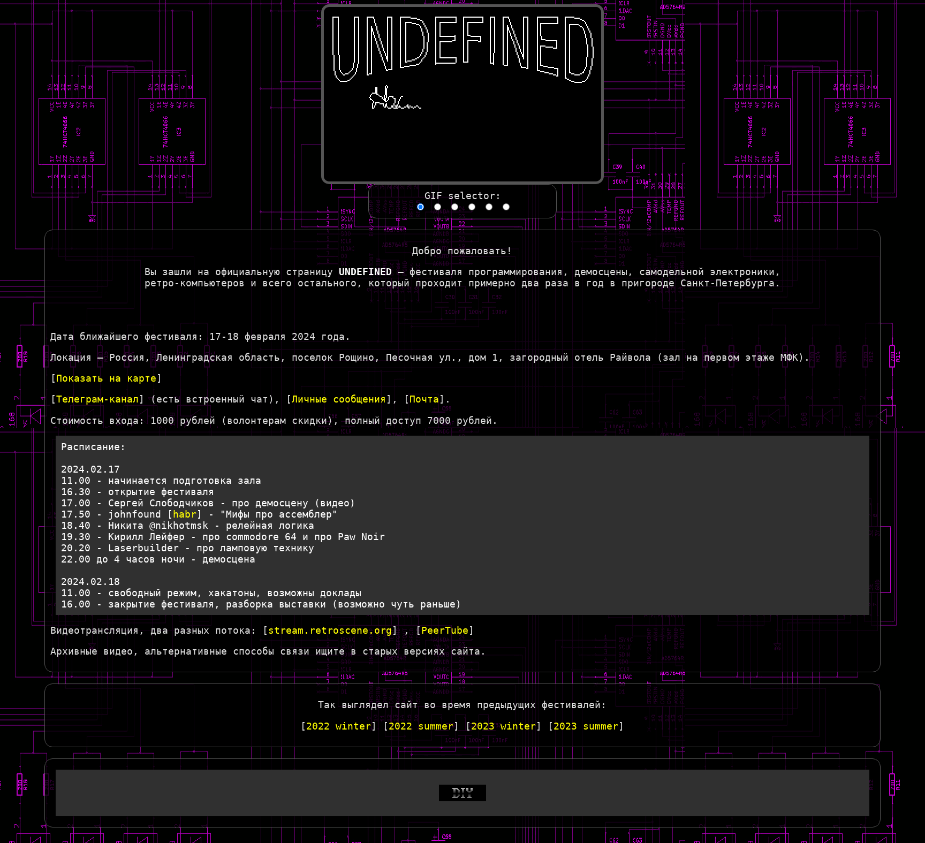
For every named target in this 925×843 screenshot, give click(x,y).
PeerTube (444, 630)
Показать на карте (106, 378)
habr (184, 514)
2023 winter (503, 726)
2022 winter (338, 726)
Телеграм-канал (97, 399)
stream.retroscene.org (330, 630)
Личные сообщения (339, 399)
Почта (424, 399)
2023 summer (586, 726)
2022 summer (421, 726)
